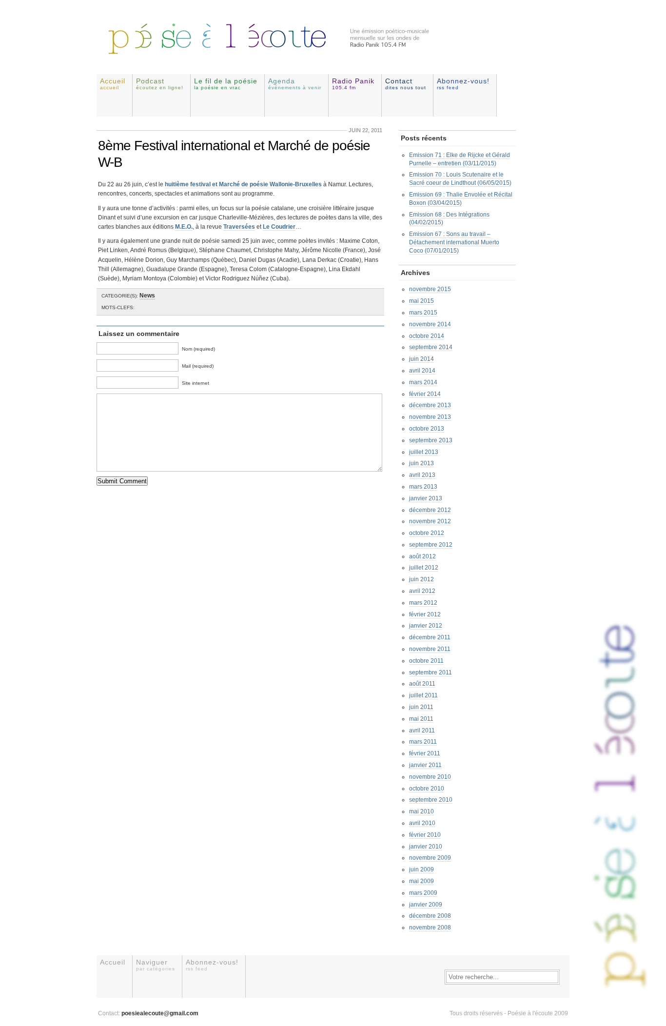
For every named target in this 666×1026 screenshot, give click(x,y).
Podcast (159, 83)
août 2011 (422, 683)
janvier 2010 (425, 846)
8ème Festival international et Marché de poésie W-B (234, 154)
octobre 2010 (426, 788)
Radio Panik (353, 83)
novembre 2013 (430, 417)
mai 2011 (421, 718)
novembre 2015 (430, 289)
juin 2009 (421, 869)
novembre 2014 (430, 324)
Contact (405, 83)
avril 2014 (422, 370)
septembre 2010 (430, 799)
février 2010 (425, 834)
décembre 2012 (430, 510)
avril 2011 (422, 730)
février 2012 (425, 614)
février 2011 (424, 753)
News (147, 295)
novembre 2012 (430, 521)
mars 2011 (423, 741)
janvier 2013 (425, 498)
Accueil (112, 83)
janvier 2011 (425, 765)
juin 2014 (421, 358)
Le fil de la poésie (225, 83)
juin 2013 (421, 463)
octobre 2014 (426, 336)
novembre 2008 (430, 927)
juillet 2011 (423, 695)
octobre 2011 (426, 660)
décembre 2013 (430, 405)
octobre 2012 (426, 533)
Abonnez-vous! (463, 83)
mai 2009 (421, 881)
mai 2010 (421, 811)
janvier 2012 (425, 625)
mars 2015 (423, 312)
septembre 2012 (430, 544)
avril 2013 (422, 475)
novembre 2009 (430, 857)
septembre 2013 (430, 440)
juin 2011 (421, 707)
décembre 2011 (430, 637)
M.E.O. (184, 226)
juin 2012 (421, 579)
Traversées (239, 226)
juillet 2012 (423, 567)
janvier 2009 (425, 904)
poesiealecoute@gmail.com (159, 1013)
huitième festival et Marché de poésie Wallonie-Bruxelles (243, 184)
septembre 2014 (430, 347)
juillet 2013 (423, 452)
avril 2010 (422, 823)
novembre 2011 (430, 649)
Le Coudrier (279, 226)
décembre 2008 (430, 915)
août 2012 (422, 556)
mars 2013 (423, 486)
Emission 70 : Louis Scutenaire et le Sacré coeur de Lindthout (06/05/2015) (460, 178)
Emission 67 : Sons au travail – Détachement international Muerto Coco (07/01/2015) (454, 242)
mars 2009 (423, 892)
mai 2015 (421, 300)
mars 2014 (423, 382)
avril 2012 (422, 591)
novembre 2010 (430, 776)
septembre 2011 (430, 672)
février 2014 (425, 394)
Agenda (294, 83)
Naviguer (155, 964)
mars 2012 (423, 602)
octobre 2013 (426, 428)
